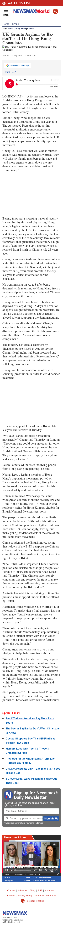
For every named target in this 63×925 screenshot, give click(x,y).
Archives (49, 890)
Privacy (7, 823)
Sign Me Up (51, 818)
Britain (11, 28)
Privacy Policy (25, 895)
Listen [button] (6, 874)
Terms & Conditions (45, 895)
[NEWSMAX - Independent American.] (31, 11)
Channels (19, 874)
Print (7, 72)
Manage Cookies (35, 900)
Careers (11, 895)
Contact (11, 890)
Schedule (32, 874)
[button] (55, 11)
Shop (32, 890)
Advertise (22, 890)
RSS (40, 890)
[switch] (12, 870)
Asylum (30, 28)
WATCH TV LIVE (19, 3)
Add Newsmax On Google (19, 66)
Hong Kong (21, 28)
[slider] (23, 870)
